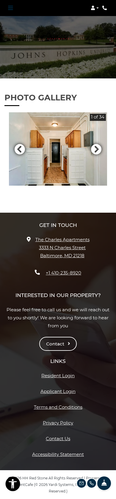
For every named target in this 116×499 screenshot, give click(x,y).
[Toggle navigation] (10, 8)
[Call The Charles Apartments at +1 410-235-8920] (105, 8)
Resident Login (58, 375)
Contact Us (58, 438)
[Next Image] (96, 149)
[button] (94, 8)
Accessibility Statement (58, 454)
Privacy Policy (58, 423)
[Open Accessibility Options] (12, 485)
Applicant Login (58, 391)
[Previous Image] (19, 149)
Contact (55, 344)
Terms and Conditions (58, 407)
